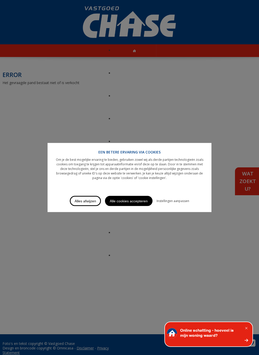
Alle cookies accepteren (129, 201)
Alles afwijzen (85, 201)
